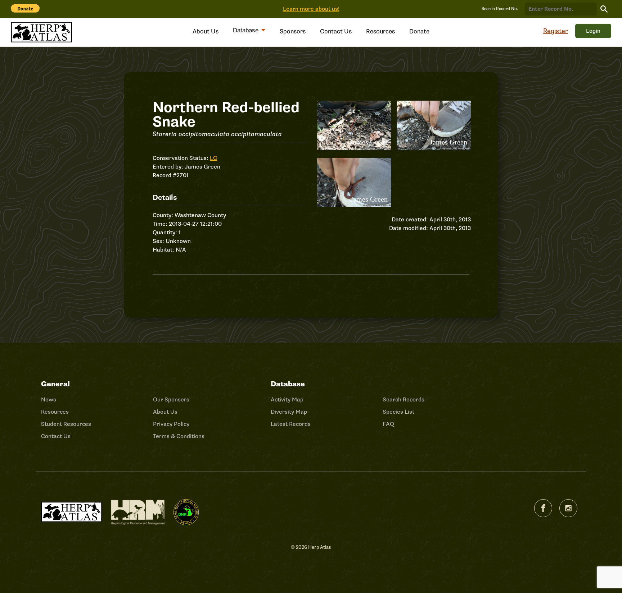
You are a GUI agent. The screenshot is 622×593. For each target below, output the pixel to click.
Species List (398, 411)
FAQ (388, 424)
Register (555, 31)
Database (246, 30)
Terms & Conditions (178, 436)
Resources (380, 31)
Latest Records (291, 424)
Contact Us (336, 31)
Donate (419, 31)
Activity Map (287, 399)
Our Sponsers (171, 399)
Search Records (403, 399)
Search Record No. (500, 9)
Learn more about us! (311, 9)
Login (593, 31)
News (48, 399)
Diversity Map (289, 411)
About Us (205, 31)
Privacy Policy (171, 424)
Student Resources (66, 424)
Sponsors (293, 31)
